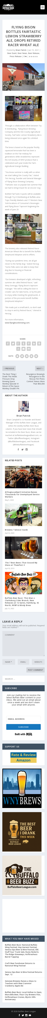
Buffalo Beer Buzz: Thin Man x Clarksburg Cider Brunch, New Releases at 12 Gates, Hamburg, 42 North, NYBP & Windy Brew (22, 601)
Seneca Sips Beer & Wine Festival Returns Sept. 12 (23, 973)
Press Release (16, 56)
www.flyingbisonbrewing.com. (17, 322)
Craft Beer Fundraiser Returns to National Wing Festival (20, 964)
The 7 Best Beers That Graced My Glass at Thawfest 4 (21, 563)
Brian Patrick (21, 50)
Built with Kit (23, 734)
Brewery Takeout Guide (16, 530)
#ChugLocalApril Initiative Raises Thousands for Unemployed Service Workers (22, 494)
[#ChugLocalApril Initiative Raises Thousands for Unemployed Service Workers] (23, 477)
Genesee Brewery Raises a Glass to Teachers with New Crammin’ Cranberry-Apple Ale (20, 983)
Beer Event (12, 53)
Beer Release (33, 53)
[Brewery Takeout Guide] (23, 515)
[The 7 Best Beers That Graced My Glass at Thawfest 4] (23, 548)
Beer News (22, 53)
